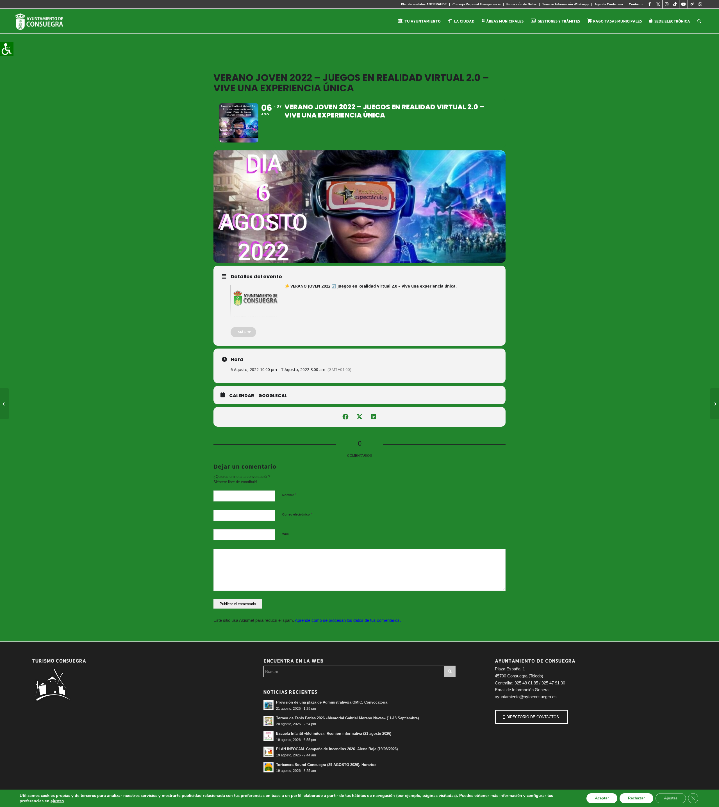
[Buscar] (699, 21)
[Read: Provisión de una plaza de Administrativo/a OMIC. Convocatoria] (268, 705)
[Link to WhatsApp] (700, 4)
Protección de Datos (521, 4)
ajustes (57, 800)
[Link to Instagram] (667, 4)
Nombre (289, 495)
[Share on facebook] (345, 417)
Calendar (241, 396)
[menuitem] (424, 4)
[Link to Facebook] (650, 4)
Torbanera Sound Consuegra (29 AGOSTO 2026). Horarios (326, 765)
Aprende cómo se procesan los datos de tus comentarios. (348, 620)
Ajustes (670, 798)
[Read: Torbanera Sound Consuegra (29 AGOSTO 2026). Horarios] (268, 767)
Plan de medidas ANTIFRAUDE (424, 4)
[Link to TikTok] (675, 4)
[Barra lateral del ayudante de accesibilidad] (6, 49)
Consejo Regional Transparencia (476, 4)
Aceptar (602, 798)
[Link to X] (658, 4)
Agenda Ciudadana (609, 4)
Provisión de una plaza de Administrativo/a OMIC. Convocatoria (331, 702)
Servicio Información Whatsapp (565, 4)
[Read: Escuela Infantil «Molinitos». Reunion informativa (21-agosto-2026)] (268, 736)
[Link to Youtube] (683, 4)
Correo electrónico (297, 514)
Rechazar (636, 798)
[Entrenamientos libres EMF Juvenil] (4, 403)
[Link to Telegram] (692, 4)
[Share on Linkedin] (374, 417)
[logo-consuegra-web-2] (43, 21)
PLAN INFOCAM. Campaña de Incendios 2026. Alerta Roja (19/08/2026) (337, 749)
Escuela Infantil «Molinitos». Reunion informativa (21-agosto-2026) (333, 733)
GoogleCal (272, 396)
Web (285, 533)
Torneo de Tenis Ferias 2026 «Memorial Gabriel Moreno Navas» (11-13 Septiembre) (347, 718)
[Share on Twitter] (359, 417)
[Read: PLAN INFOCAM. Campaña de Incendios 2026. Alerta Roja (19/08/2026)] (268, 752)
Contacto (636, 4)
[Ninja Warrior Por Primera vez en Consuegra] (714, 403)
